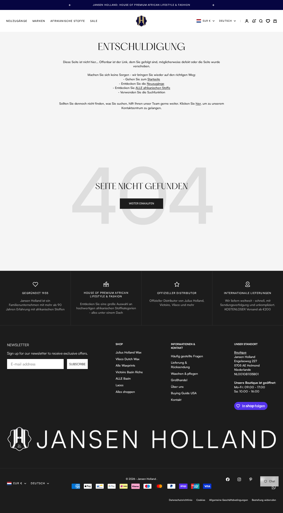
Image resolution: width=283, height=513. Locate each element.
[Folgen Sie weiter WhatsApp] (274, 487)
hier (198, 103)
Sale (94, 21)
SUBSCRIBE (77, 364)
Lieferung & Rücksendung (180, 365)
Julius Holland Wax (129, 352)
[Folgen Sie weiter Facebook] (228, 479)
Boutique (240, 352)
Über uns (177, 386)
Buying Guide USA (184, 393)
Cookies (200, 499)
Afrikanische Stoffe (67, 21)
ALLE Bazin (123, 378)
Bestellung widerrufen (264, 499)
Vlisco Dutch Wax (128, 359)
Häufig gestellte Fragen (187, 356)
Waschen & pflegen (184, 373)
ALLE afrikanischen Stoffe (153, 88)
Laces (119, 385)
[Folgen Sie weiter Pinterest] (251, 479)
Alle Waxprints (125, 365)
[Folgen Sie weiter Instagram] (239, 479)
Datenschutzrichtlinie (180, 499)
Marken (39, 21)
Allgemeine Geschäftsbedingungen (228, 499)
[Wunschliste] (268, 21)
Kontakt (176, 400)
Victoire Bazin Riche (129, 372)
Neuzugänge (16, 21)
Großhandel (179, 380)
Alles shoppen (125, 392)
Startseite (153, 79)
